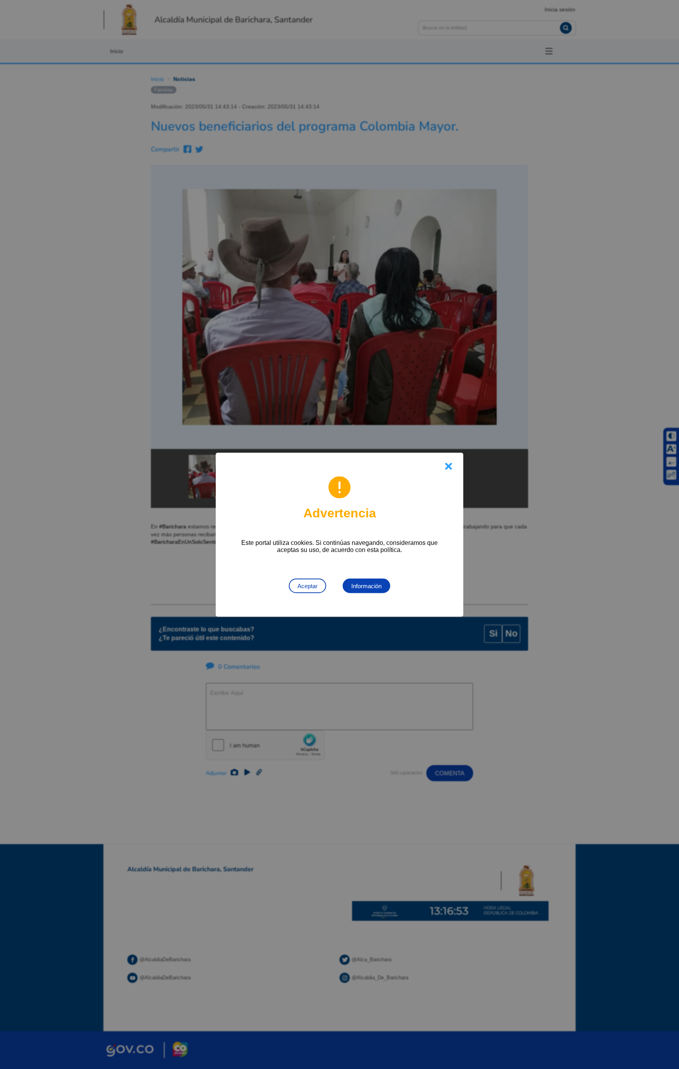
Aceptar (307, 585)
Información (366, 585)
